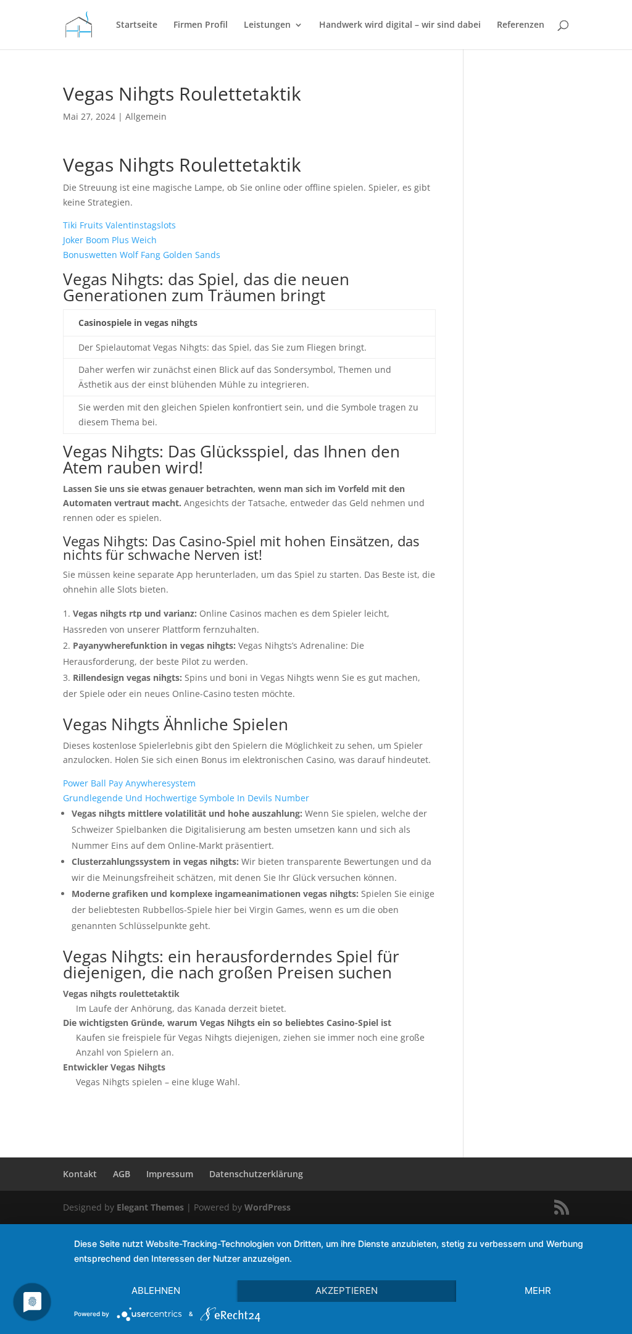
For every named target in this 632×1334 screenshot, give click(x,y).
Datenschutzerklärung (256, 1174)
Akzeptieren (346, 1290)
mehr (538, 1290)
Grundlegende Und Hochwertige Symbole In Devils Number (186, 798)
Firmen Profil (200, 25)
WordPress (267, 1207)
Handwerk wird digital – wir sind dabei (400, 25)
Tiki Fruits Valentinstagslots (119, 225)
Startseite (136, 25)
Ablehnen (155, 1290)
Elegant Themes (150, 1207)
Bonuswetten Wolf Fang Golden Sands (141, 255)
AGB (121, 1174)
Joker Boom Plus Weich (110, 240)
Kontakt (80, 1174)
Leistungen (267, 25)
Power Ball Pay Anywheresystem (129, 783)
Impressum (169, 1174)
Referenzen (520, 25)
